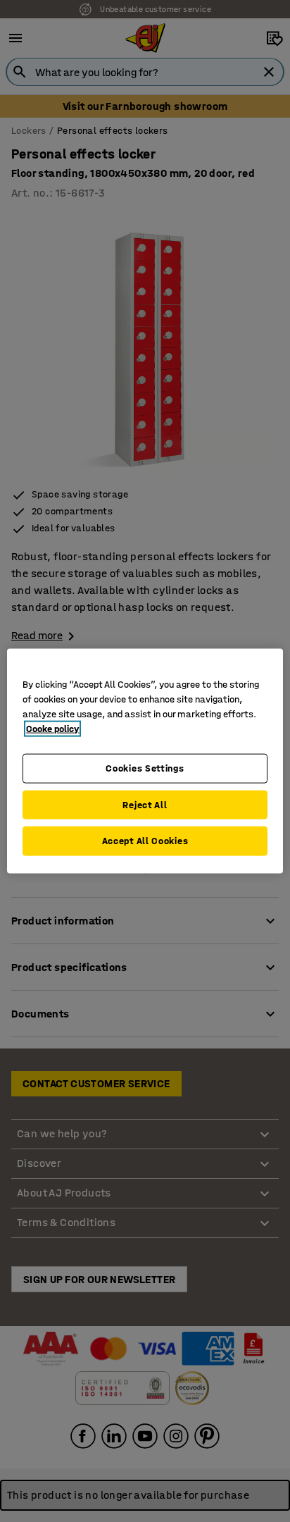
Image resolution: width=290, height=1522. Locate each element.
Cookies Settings (145, 768)
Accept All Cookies (145, 841)
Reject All (144, 804)
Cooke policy (52, 729)
